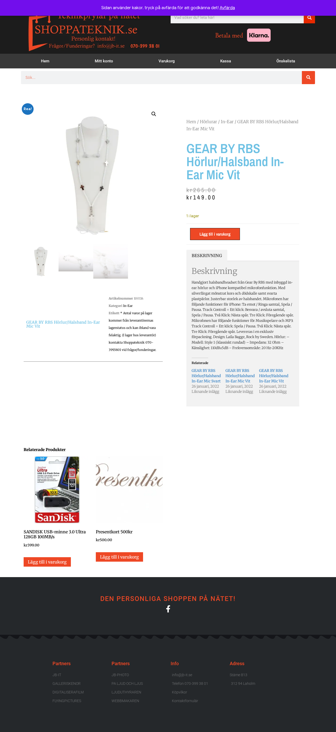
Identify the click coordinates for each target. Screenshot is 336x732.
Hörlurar (208, 121)
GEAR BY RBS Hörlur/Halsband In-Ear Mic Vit (240, 375)
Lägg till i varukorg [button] (47, 562)
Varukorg (167, 61)
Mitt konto (104, 61)
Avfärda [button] (227, 7)
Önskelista (285, 61)
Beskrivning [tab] (207, 255)
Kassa (225, 61)
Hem (45, 61)
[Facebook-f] (168, 608)
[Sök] (309, 17)
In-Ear (128, 306)
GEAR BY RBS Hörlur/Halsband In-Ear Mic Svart (206, 375)
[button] (154, 114)
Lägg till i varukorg (215, 234)
